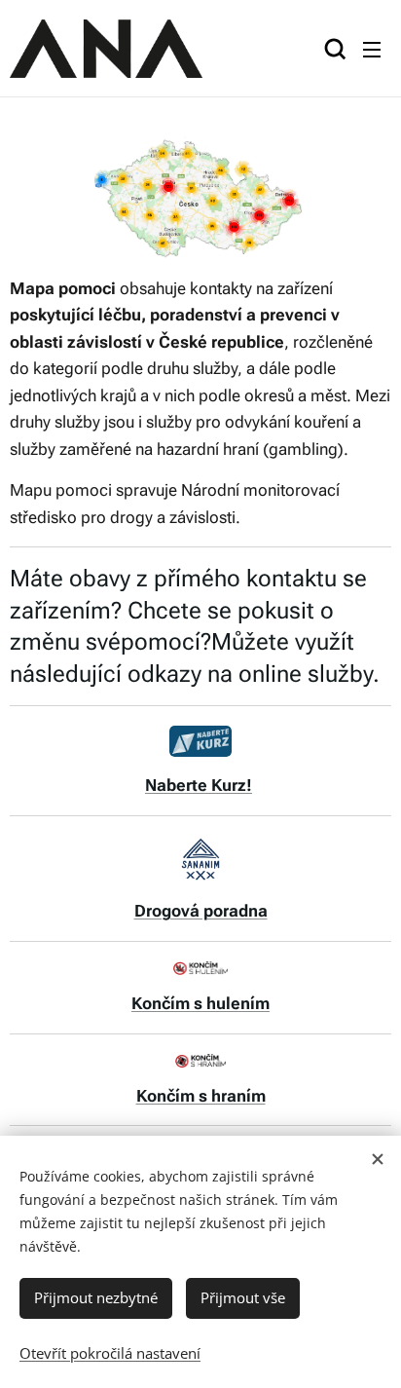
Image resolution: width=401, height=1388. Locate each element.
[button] (332, 48)
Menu (371, 48)
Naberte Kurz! (198, 785)
